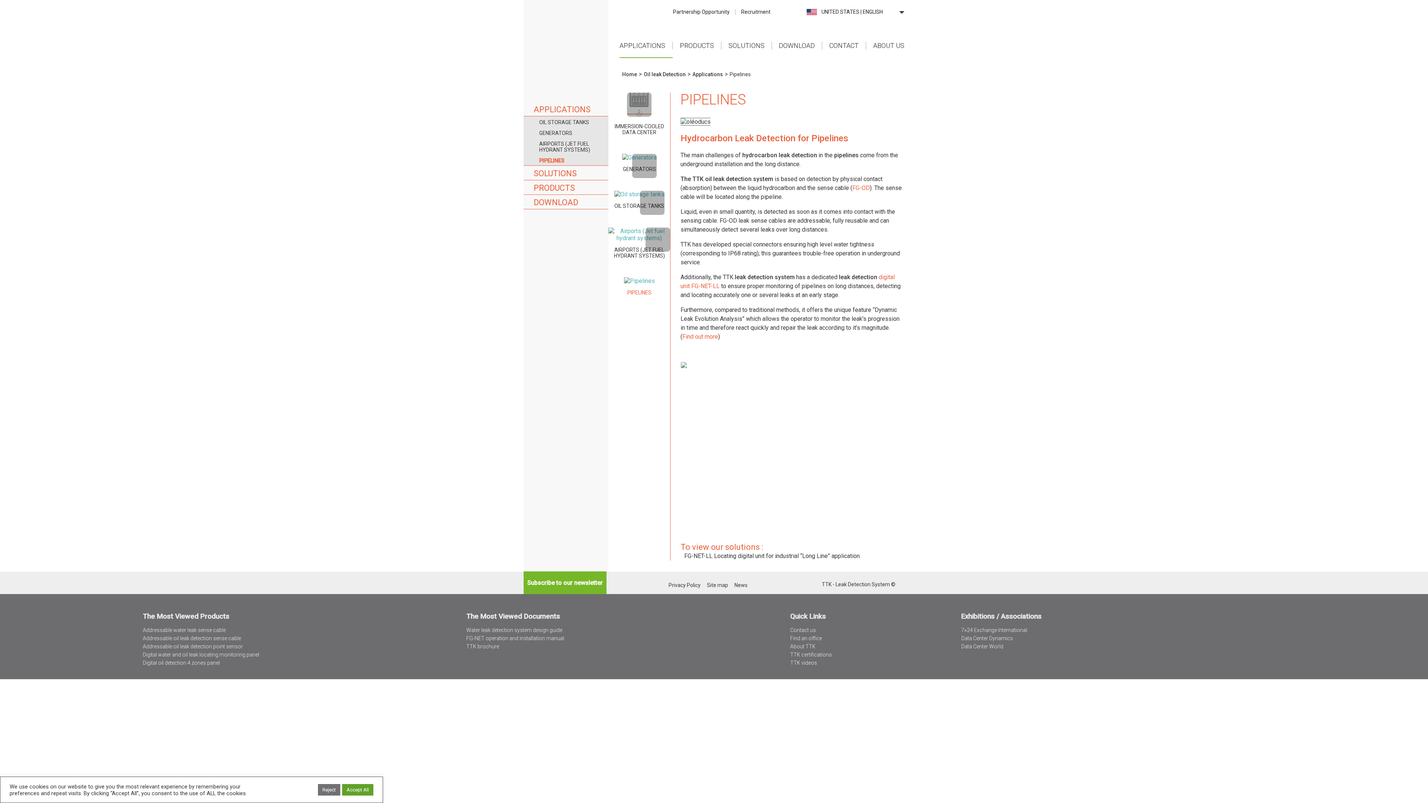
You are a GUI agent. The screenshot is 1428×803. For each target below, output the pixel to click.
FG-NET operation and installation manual (515, 638)
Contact (844, 45)
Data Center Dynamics (987, 638)
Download (797, 45)
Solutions (747, 45)
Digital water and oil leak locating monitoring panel (201, 655)
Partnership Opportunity (701, 12)
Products (697, 45)
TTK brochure (482, 646)
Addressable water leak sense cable (184, 630)
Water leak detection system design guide (514, 630)
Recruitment (756, 12)
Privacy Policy (685, 585)
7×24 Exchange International (994, 630)
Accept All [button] (358, 790)
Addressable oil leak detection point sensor (193, 646)
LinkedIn (806, 584)
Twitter (796, 584)
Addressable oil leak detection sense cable (192, 638)
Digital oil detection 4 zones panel (181, 663)
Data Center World (982, 646)
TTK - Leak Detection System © (858, 584)
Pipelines (552, 161)
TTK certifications (811, 655)
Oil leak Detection (665, 74)
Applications (642, 45)
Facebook (815, 584)
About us (888, 45)
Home (566, 33)
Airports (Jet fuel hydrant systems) (564, 147)
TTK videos (803, 663)
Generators (555, 133)
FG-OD (861, 187)
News (740, 585)
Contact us (803, 630)
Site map (717, 585)
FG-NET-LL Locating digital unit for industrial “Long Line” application (772, 555)
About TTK (803, 646)
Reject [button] (329, 790)
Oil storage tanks (564, 122)
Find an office (806, 638)
